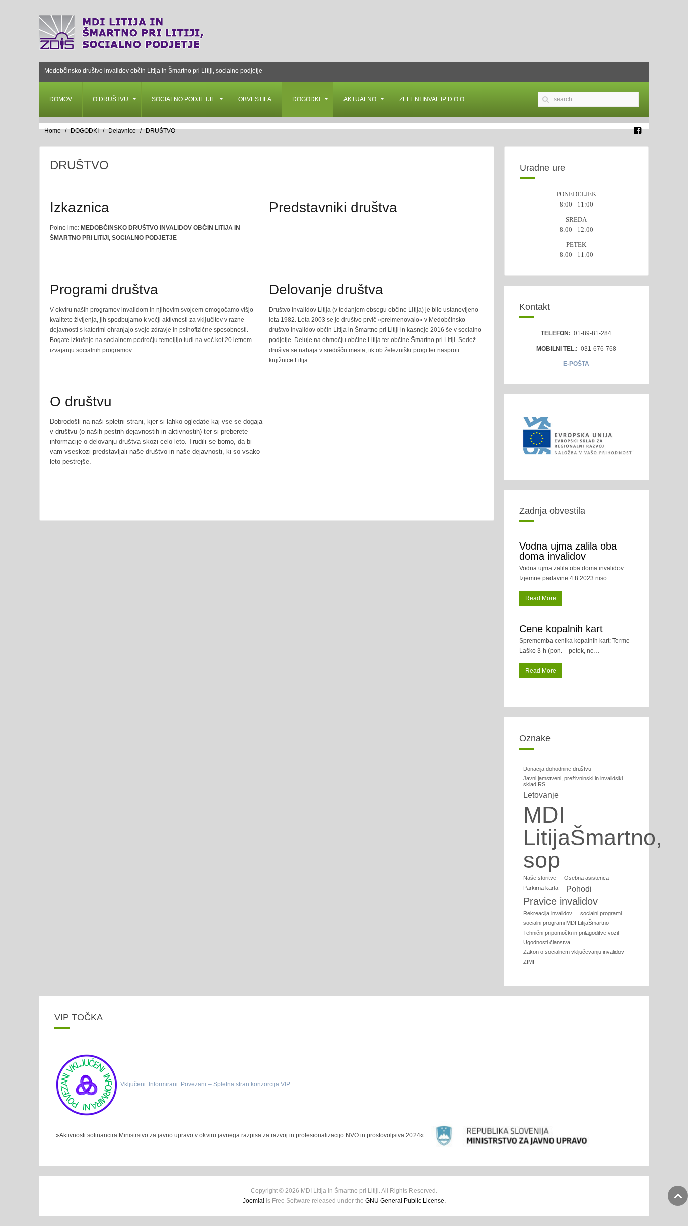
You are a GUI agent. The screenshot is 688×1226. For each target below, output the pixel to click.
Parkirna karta (540, 887)
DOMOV (60, 99)
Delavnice (122, 130)
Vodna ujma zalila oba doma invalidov (568, 551)
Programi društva (104, 289)
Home (52, 130)
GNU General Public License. (405, 1200)
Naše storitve (539, 878)
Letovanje (541, 795)
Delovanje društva (326, 289)
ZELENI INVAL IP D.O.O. (432, 99)
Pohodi (579, 888)
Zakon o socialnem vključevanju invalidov (573, 952)
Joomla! (253, 1200)
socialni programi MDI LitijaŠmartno (566, 923)
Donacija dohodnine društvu (557, 769)
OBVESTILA (254, 99)
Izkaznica (79, 207)
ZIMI (528, 962)
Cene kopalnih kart (561, 628)
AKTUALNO (359, 99)
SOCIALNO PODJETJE (183, 99)
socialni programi (601, 913)
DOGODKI (306, 99)
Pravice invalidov (560, 901)
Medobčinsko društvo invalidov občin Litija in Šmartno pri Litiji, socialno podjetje (153, 70)
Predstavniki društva (333, 207)
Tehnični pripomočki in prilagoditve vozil (571, 933)
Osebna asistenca (586, 878)
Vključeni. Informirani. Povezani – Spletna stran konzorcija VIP (205, 1084)
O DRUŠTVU (110, 99)
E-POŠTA (576, 363)
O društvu (81, 402)
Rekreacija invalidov (547, 913)
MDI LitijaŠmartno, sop (592, 837)
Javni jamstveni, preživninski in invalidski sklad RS (573, 781)
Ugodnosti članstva (546, 942)
